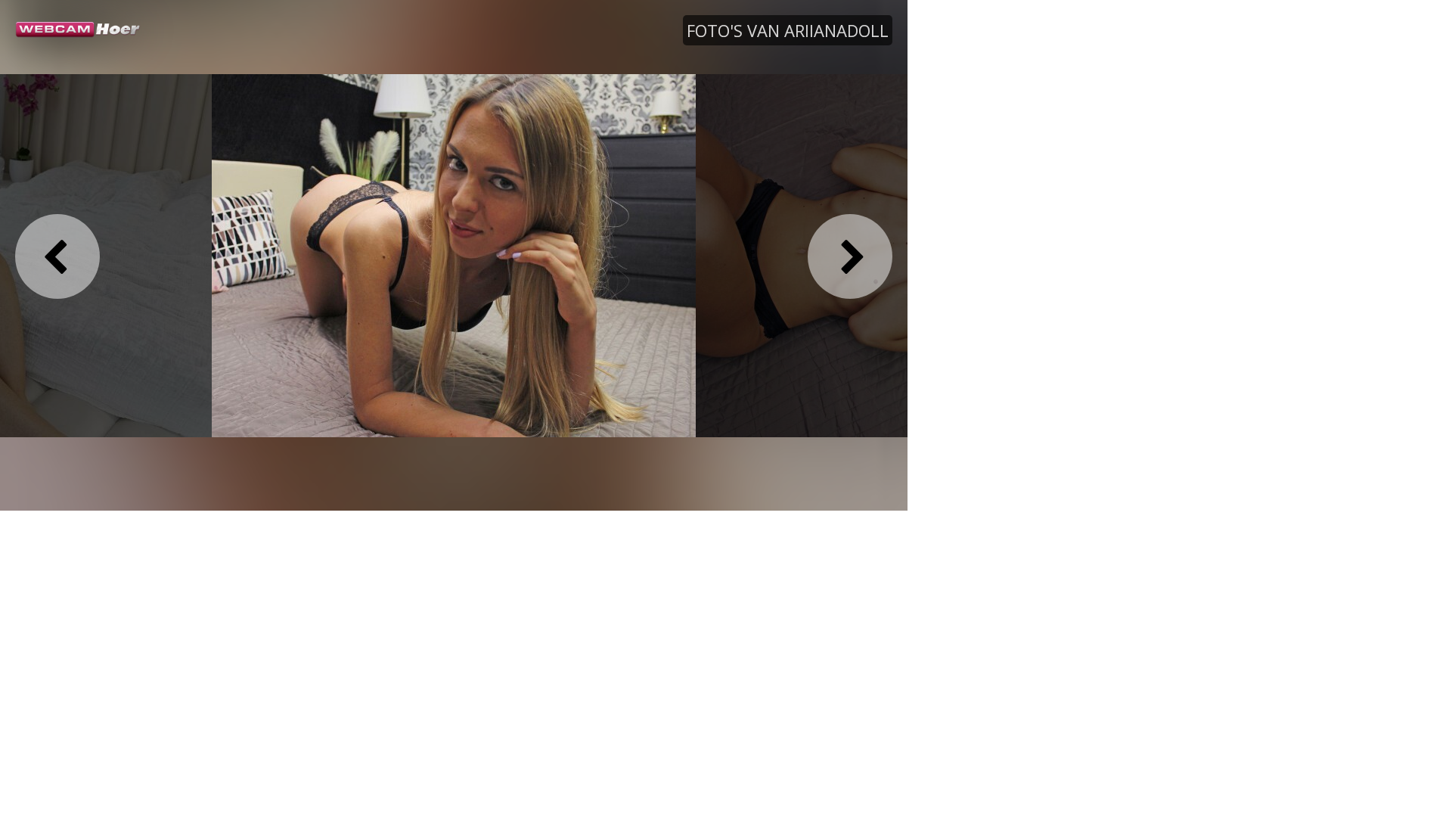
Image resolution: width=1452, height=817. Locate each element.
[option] (454, 254)
